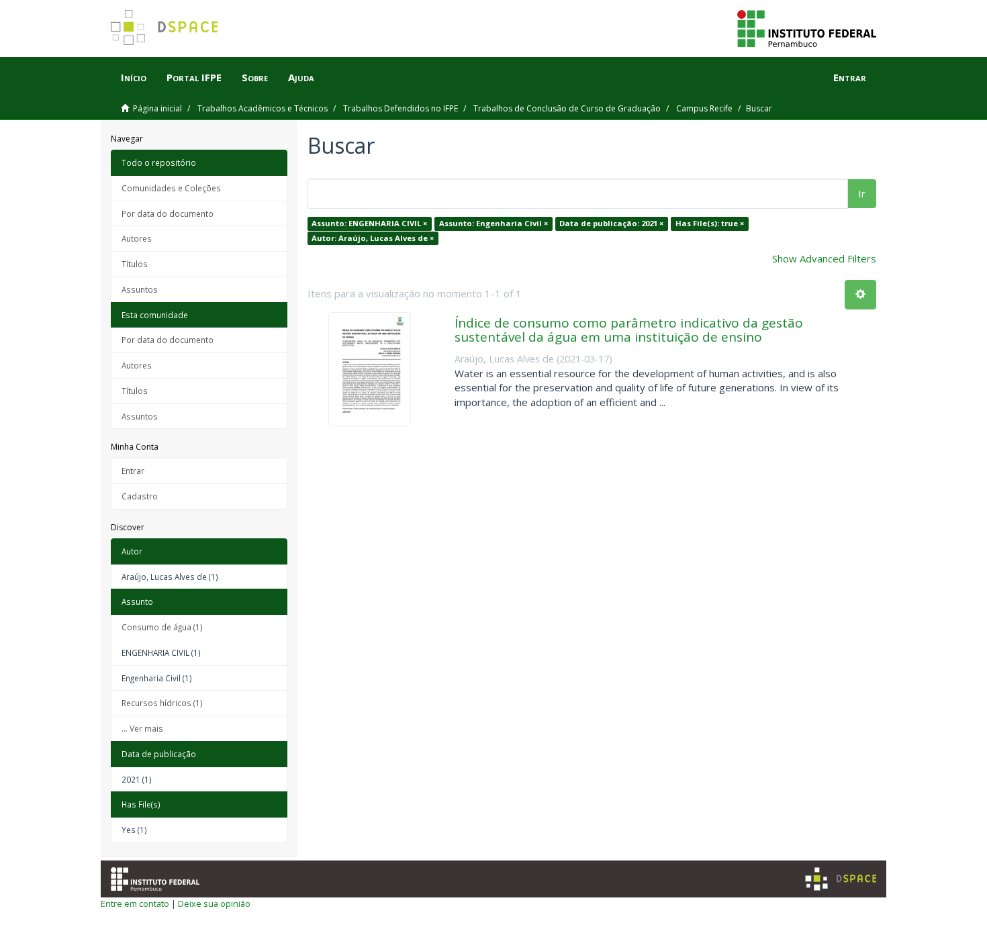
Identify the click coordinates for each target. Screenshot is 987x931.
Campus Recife (704, 108)
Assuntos (140, 289)
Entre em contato (135, 903)
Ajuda (301, 77)
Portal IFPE (194, 77)
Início (133, 77)
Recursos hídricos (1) (162, 702)
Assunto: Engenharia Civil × (493, 223)
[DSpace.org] (840, 879)
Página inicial (157, 108)
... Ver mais (142, 728)
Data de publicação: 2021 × (611, 223)
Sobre (255, 77)
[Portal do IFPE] (806, 27)
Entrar (133, 470)
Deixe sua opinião (214, 903)
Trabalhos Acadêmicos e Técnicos (262, 108)
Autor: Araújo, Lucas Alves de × (373, 238)
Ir (861, 193)
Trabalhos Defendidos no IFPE (400, 108)
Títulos (135, 263)
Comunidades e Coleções (171, 188)
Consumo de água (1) (162, 627)
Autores (137, 238)
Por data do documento (168, 213)
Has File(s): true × (709, 223)
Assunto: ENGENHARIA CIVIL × (369, 223)
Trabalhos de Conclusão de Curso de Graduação (567, 108)
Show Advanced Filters (824, 258)
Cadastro (140, 496)
